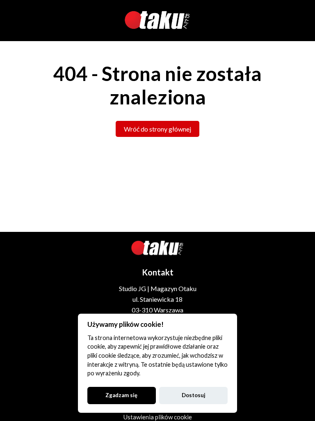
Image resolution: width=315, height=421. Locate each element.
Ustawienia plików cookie (157, 417)
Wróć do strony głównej (157, 129)
